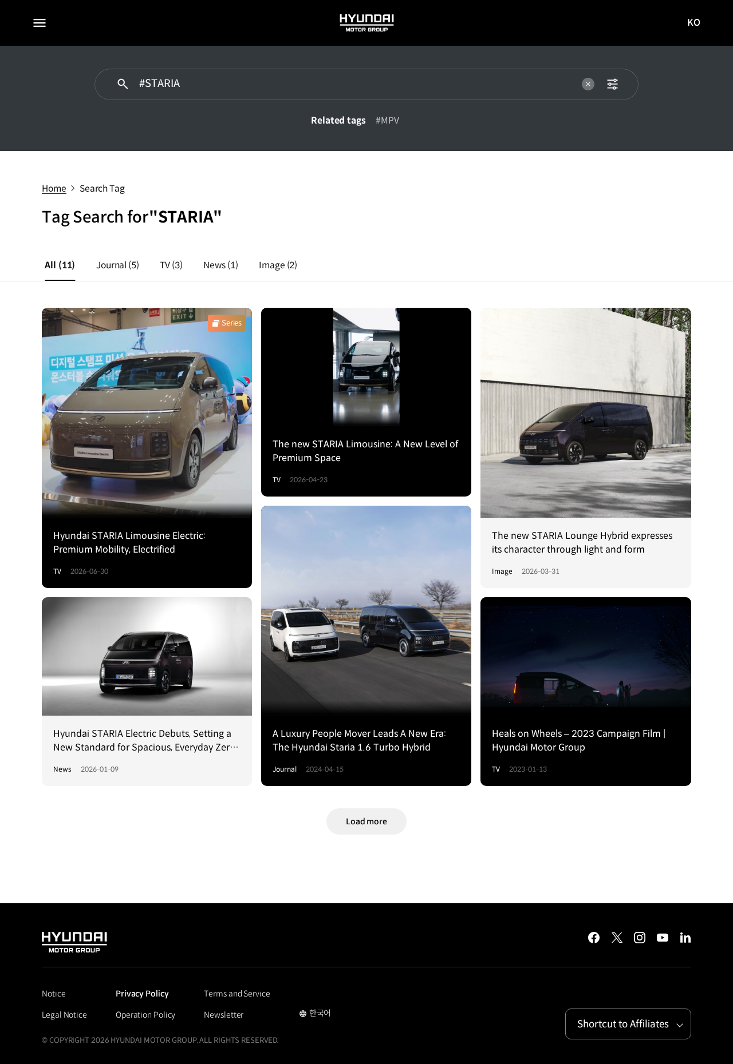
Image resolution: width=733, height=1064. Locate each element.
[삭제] (588, 84)
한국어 (315, 1014)
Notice (53, 993)
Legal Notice (64, 1015)
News (220, 265)
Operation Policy (145, 1015)
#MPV (387, 120)
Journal (117, 265)
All (60, 265)
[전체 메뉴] (39, 23)
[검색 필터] (612, 84)
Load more (366, 821)
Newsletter (223, 1015)
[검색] (123, 84)
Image (278, 265)
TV (171, 265)
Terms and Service (237, 993)
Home (54, 188)
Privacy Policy (142, 993)
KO (694, 23)
